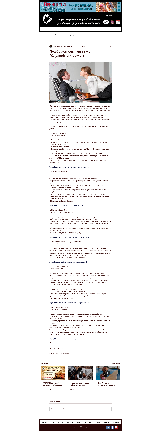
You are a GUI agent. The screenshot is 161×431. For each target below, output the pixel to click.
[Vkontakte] (108, 427)
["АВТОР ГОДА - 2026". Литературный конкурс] (53, 373)
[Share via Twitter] (54, 348)
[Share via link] (62, 348)
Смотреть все (116, 363)
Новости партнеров (69, 35)
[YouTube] (116, 427)
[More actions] (111, 46)
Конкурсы (82, 35)
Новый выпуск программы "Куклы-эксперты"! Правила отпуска (106, 384)
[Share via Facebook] (50, 348)
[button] (116, 16)
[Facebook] (112, 427)
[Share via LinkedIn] (58, 348)
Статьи (57, 35)
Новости (49, 35)
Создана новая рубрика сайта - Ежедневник (79, 384)
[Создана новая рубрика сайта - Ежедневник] (80, 373)
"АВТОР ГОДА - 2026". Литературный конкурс (52, 384)
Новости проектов (94, 35)
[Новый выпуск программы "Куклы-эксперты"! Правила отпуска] (108, 373)
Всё (42, 35)
